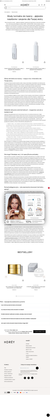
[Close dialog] (49, 188)
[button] (25, 209)
